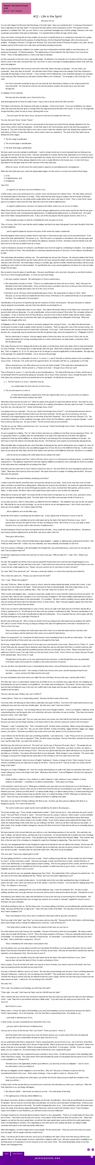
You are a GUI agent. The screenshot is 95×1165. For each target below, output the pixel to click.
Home (6, 1154)
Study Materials (17, 1154)
